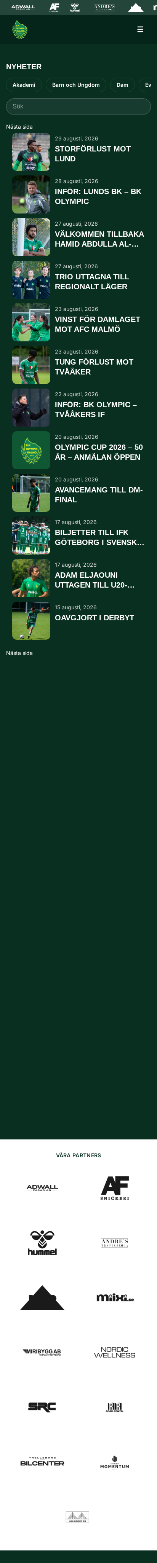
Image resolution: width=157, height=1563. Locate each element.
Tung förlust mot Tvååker (94, 367)
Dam (122, 84)
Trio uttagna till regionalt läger (92, 281)
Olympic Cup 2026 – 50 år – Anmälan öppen (99, 452)
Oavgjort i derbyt (94, 617)
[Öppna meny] (140, 29)
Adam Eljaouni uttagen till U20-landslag (91, 580)
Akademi (24, 84)
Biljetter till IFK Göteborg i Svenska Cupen (98, 537)
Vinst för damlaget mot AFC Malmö (97, 324)
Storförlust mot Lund (93, 154)
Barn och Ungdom (76, 84)
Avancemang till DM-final (99, 494)
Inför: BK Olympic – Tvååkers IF (96, 409)
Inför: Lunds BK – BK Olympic (98, 196)
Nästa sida (19, 126)
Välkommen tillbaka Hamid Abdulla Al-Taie (99, 239)
